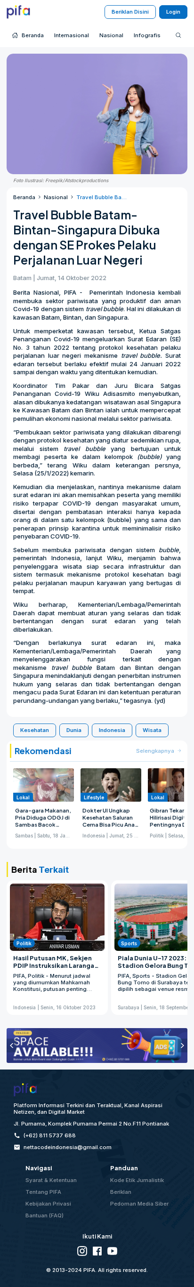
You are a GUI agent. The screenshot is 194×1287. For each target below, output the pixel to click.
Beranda (24, 197)
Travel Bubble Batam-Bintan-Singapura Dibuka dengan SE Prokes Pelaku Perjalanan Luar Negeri (101, 197)
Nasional (56, 197)
